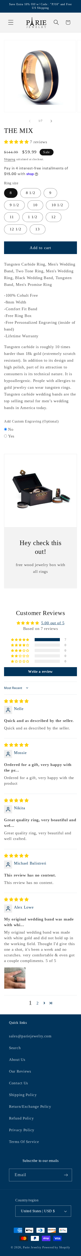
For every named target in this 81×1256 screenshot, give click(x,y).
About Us (17, 1059)
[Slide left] (30, 121)
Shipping (9, 159)
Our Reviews (20, 1071)
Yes (11, 436)
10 (35, 205)
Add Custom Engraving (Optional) (31, 421)
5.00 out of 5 (52, 623)
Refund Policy (21, 1118)
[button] (11, 22)
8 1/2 (30, 193)
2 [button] (37, 1003)
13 (37, 229)
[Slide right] (51, 121)
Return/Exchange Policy (30, 1106)
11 (12, 217)
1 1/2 (32, 217)
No (10, 429)
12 (53, 217)
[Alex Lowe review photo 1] (15, 978)
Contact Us (18, 1083)
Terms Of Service (24, 1142)
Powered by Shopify (56, 1247)
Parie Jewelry (32, 1247)
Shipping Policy (23, 1095)
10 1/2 (57, 205)
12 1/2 (15, 229)
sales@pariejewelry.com (30, 1036)
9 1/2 (14, 205)
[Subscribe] (66, 1175)
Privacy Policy (21, 1130)
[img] (16, 701)
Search (15, 1048)
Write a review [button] (40, 671)
